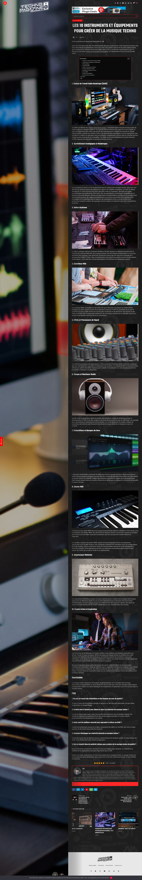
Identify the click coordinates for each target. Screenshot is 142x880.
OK (111, 877)
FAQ (81, 78)
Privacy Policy (101, 865)
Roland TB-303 (94, 603)
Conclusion (82, 76)
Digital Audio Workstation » (98, 127)
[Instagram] (73, 784)
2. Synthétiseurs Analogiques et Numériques (91, 62)
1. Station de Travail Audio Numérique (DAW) (91, 60)
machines (85, 255)
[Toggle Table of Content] (128, 58)
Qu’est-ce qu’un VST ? (77, 829)
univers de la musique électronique (97, 51)
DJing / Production (77, 20)
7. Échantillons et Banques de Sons (89, 70)
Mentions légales (92, 865)
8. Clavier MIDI (85, 71)
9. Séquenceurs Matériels (87, 73)
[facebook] (74, 789)
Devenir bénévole (109, 865)
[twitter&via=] (78, 789)
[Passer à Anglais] (103, 41)
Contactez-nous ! (118, 865)
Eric (77, 37)
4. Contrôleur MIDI (85, 65)
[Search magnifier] (136, 16)
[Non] (140, 878)
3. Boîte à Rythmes (86, 63)
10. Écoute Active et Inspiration (88, 75)
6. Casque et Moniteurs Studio (88, 68)
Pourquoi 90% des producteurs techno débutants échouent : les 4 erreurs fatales (104, 831)
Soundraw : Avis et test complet (126, 829)
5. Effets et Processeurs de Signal (89, 67)
